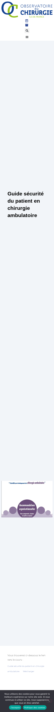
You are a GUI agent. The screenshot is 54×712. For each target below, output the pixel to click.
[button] (27, 30)
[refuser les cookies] (49, 701)
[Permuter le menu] (27, 36)
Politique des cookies (34, 707)
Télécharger (28, 671)
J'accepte (15, 707)
